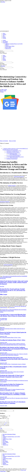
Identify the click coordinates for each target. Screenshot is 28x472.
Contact (4, 40)
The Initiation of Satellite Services (13, 151)
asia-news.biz (17, 306)
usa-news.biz (12, 307)
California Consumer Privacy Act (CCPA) (14, 43)
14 (5, 422)
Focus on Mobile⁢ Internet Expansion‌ (15, 154)
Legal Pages (5, 42)
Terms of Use (8, 48)
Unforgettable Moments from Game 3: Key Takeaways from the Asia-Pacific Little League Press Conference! (14, 359)
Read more (2, 327)
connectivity (7, 276)
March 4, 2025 (3, 90)
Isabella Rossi (4, 318)
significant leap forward (19, 176)
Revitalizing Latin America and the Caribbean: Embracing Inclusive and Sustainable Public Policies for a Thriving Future (14, 349)
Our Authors (5, 41)
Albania (1, 312)
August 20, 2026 (3, 319)
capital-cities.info (3, 307)
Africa (4, 33)
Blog (4, 435)
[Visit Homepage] (2, 1)
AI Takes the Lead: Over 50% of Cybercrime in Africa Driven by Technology (12, 402)
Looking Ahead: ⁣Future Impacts (12, 157)
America (4, 34)
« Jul (1, 428)
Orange (3, 277)
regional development (8, 264)
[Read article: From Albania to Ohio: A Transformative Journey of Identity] (14, 364)
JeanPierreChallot (20, 276)
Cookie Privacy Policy (9, 46)
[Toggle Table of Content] (1, 146)
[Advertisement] (14, 16)
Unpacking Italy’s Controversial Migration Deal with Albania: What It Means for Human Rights (13, 315)
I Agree (8, 471)
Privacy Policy (8, 47)
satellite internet (8, 277)
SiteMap (4, 443)
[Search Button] (12, 67)
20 (4, 424)
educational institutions (4, 201)
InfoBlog (15, 276)
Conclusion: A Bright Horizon (12, 158)
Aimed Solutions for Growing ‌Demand (13, 152)
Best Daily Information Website (9, 434)
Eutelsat (11, 276)
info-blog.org (23, 306)
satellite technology (12, 185)
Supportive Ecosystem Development (13, 155)
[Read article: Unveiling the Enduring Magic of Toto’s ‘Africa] (14, 337)
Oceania (4, 38)
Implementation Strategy (13, 153)
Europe (4, 36)
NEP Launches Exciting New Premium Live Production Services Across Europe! (11, 385)
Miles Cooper (4, 89)
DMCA (6, 44)
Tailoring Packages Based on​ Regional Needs (17, 156)
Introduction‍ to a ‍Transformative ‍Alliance (14, 150)
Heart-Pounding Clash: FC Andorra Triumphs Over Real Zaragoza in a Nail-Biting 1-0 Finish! (12, 393)
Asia (3, 35)
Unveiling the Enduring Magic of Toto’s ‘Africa (12, 340)
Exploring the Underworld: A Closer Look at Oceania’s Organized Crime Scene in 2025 (12, 376)
